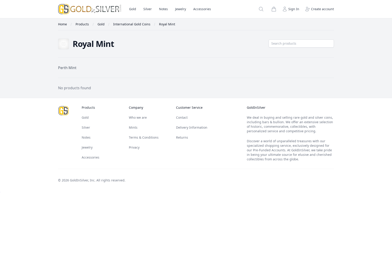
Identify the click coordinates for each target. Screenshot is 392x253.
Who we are (138, 117)
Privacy (134, 147)
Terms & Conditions (144, 137)
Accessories (202, 9)
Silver (147, 9)
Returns (182, 137)
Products (88, 107)
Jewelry (180, 9)
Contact (182, 117)
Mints (133, 127)
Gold (132, 9)
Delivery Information (191, 127)
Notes (163, 9)
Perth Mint (67, 67)
